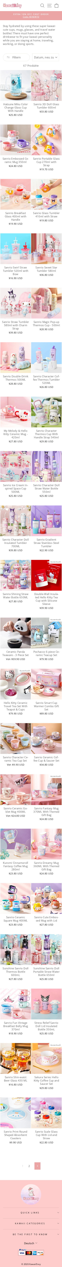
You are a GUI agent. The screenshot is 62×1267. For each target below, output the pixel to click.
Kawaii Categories (30, 1223)
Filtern (16, 57)
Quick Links (30, 1212)
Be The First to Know (30, 1234)
